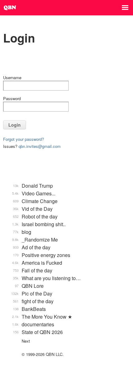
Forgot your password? (23, 139)
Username (12, 77)
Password (12, 98)
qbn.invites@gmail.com (40, 146)
